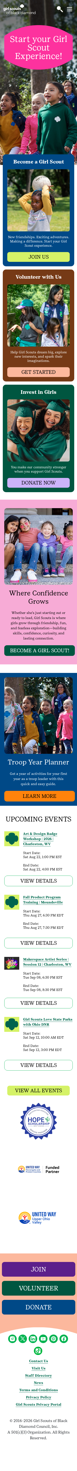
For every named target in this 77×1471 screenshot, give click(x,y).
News (38, 1383)
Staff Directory (38, 1376)
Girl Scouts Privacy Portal (38, 1404)
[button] (60, 9)
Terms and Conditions (38, 1390)
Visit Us (39, 1368)
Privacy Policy (38, 1397)
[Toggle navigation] (69, 9)
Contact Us (38, 1361)
